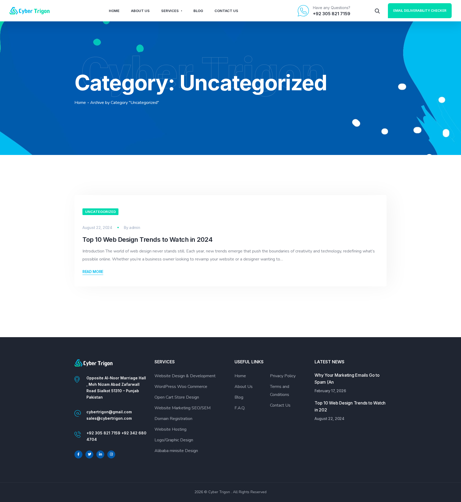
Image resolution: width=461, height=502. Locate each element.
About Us (140, 11)
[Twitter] (89, 454)
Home (114, 11)
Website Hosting (170, 429)
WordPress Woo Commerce (180, 387)
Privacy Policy (283, 376)
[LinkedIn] (100, 454)
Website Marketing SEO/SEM (182, 408)
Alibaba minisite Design (176, 451)
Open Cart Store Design (176, 397)
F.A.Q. (240, 408)
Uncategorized (100, 211)
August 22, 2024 (97, 227)
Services (170, 11)
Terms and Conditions (279, 391)
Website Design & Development (185, 376)
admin (134, 227)
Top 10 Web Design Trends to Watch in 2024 (147, 239)
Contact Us (226, 11)
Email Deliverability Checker (419, 11)
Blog (198, 11)
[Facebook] (78, 454)
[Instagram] (111, 454)
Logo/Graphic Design (173, 440)
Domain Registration (173, 419)
